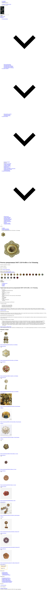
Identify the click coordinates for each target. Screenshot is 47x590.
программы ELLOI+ (11, 271)
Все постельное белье (7, 64)
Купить (2, 280)
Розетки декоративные (7, 221)
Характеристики (4, 283)
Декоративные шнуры (7, 219)
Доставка (3, 284)
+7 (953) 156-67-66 (3, 585)
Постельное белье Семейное (8, 66)
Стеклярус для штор (7, 165)
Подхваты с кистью (7, 114)
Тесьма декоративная (7, 217)
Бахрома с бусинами (7, 167)
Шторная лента (6, 216)
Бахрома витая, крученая (8, 169)
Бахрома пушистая (7, 170)
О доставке (4, 1)
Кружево (5, 222)
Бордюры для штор (7, 218)
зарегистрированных (7, 272)
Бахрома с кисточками (7, 163)
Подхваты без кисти (7, 115)
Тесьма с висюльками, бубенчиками (9, 168)
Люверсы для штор (7, 220)
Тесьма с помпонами (7, 164)
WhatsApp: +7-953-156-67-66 (6, 4)
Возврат (3, 285)
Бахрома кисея (6, 166)
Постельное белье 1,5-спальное (9, 67)
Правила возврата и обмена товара (5, 326)
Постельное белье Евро (7, 65)
